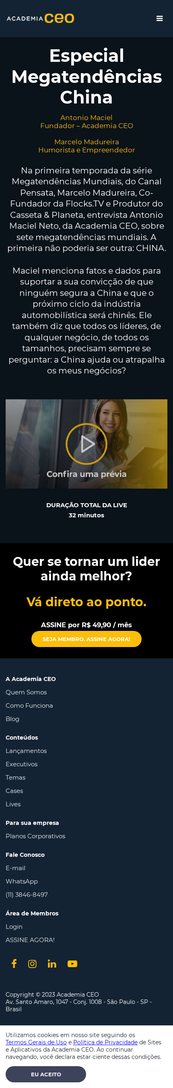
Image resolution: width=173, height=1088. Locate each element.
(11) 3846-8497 (27, 894)
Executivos (21, 764)
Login (14, 926)
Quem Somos (26, 692)
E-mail (15, 868)
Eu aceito (46, 1074)
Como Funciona (29, 705)
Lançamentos (26, 751)
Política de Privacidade (105, 1042)
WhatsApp (22, 881)
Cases (14, 791)
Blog (12, 719)
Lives (13, 804)
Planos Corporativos (35, 836)
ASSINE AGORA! (30, 940)
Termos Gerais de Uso (36, 1042)
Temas (15, 777)
